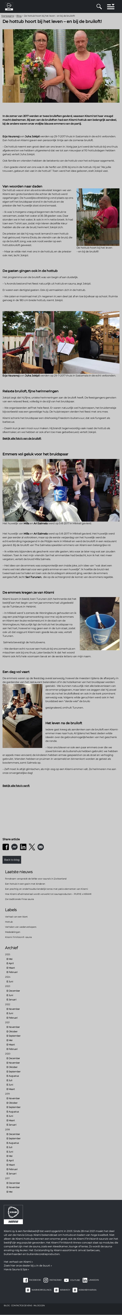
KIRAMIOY (65, 1290)
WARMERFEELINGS (41, 1290)
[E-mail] (40, 846)
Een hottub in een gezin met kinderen (25, 883)
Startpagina (7, 15)
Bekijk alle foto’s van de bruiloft (22, 438)
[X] (32, 846)
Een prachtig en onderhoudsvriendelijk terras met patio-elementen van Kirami (46, 888)
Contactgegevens (21, 1305)
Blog (19, 15)
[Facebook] (6, 846)
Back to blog (12, 859)
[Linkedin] (23, 846)
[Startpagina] (9, 6)
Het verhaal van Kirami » (18, 1261)
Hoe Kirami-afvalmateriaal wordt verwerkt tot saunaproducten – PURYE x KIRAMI (48, 894)
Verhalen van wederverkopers (20, 926)
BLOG (7, 1305)
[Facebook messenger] (14, 846)
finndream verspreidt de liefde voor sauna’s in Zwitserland (35, 878)
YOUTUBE (75, 1280)
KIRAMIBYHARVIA (87, 1290)
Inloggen (39, 1305)
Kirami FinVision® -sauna (18, 937)
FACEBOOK (35, 1280)
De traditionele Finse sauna (19, 899)
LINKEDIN (94, 1280)
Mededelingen (12, 932)
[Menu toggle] (111, 6)
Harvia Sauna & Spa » (16, 1269)
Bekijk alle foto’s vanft (16, 785)
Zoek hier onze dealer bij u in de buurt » (28, 1265)
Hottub (9, 921)
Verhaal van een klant (16, 916)
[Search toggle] (99, 6)
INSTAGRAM (55, 1280)
